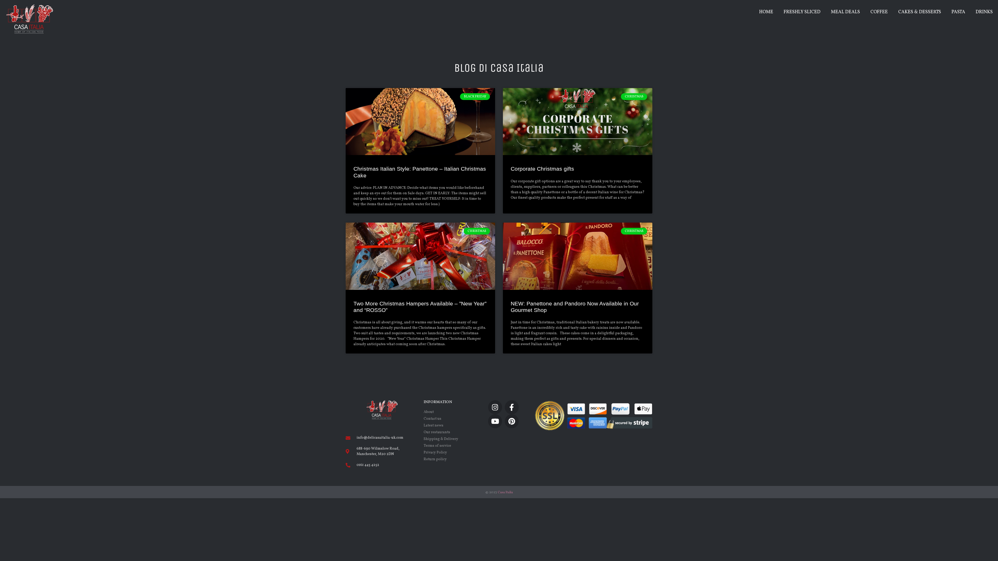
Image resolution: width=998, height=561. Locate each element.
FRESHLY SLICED (802, 12)
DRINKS (984, 12)
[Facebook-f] (512, 407)
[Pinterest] (512, 421)
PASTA (958, 12)
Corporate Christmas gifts (542, 169)
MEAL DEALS (845, 12)
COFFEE (879, 12)
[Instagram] (495, 407)
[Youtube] (495, 421)
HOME (766, 12)
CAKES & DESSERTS (919, 12)
